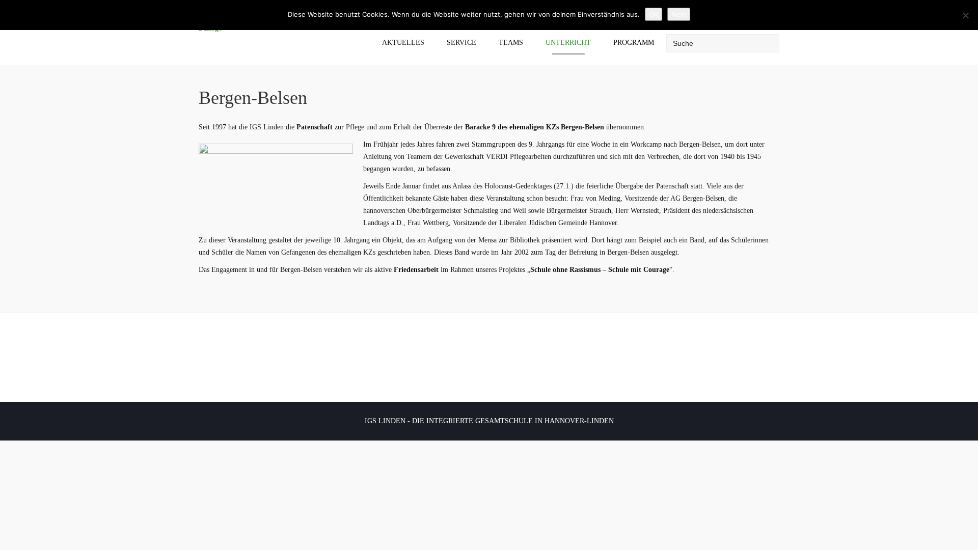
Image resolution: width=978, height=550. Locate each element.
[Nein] (965, 15)
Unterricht (568, 42)
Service (461, 42)
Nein (678, 14)
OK (653, 14)
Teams (511, 42)
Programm (633, 42)
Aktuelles (403, 42)
